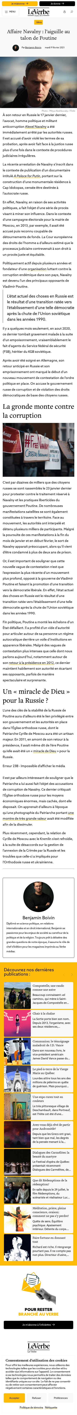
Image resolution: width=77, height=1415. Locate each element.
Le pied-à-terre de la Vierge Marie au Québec (50, 1071)
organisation (37, 269)
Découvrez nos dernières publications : (29, 972)
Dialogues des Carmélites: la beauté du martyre (51, 1154)
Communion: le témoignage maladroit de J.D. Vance (51, 1043)
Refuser (36, 1398)
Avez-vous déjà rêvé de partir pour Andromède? (51, 1127)
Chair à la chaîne (44, 1013)
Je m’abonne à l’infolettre (36, 1325)
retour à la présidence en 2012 (31, 663)
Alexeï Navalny (36, 127)
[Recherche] (71, 12)
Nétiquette (51, 1407)
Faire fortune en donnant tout (49, 1240)
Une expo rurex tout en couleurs (48, 1099)
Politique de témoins (31, 1407)
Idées (39, 22)
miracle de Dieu (44, 751)
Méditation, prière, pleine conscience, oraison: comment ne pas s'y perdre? (51, 1212)
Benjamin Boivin (33, 48)
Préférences (61, 1398)
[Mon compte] (64, 12)
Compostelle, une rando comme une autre (48, 987)
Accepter (14, 1398)
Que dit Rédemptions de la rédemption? (50, 1182)
